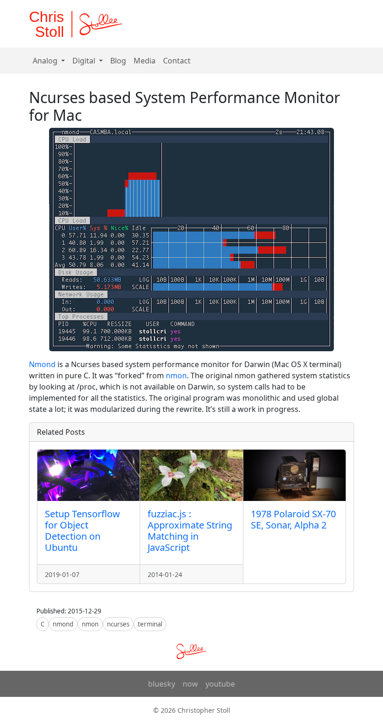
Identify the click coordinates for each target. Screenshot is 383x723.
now (190, 684)
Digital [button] (84, 61)
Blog (118, 61)
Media (145, 61)
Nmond (42, 364)
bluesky (161, 684)
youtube (220, 684)
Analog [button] (46, 61)
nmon (176, 375)
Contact (177, 61)
